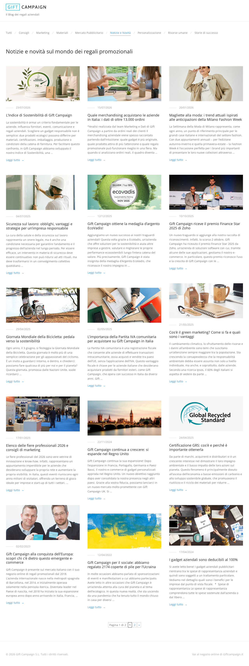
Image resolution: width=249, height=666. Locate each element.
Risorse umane (178, 33)
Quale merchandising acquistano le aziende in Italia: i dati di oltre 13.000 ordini (123, 117)
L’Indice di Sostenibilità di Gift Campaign (39, 115)
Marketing (42, 33)
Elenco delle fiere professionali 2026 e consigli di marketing (37, 447)
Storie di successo (206, 33)
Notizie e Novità (120, 33)
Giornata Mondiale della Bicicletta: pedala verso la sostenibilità (40, 338)
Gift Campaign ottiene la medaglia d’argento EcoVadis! (124, 225)
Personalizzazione (149, 33)
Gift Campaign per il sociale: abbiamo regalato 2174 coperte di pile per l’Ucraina (122, 564)
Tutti (9, 33)
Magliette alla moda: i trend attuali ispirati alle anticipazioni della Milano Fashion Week (205, 117)
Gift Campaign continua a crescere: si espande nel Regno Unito (118, 451)
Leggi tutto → (15, 160)
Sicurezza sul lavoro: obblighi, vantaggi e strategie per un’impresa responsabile (39, 226)
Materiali (62, 33)
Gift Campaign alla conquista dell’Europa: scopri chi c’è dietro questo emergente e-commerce (40, 558)
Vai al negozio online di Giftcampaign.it (217, 654)
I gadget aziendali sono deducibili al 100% (203, 559)
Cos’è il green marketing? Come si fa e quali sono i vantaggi (204, 334)
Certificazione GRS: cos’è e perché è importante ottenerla (198, 447)
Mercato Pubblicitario (89, 33)
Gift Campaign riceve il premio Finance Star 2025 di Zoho (204, 225)
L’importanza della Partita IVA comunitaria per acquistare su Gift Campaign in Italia (122, 338)
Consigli (24, 33)
